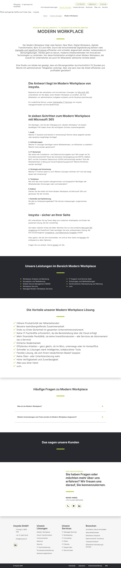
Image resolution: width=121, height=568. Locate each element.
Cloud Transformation (44, 535)
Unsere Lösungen (56, 16)
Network (40, 541)
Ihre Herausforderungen (49, 7)
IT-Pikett (65, 541)
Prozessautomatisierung (45, 550)
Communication (42, 538)
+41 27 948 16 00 (80, 4)
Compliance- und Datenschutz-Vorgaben (61, 233)
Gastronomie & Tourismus (95, 538)
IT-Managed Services (69, 532)
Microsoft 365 (83, 92)
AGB (106, 566)
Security (39, 544)
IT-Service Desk (67, 550)
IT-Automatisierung (43, 547)
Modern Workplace (43, 532)
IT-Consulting (66, 538)
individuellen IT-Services (62, 102)
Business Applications (44, 553)
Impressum (82, 566)
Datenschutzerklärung (95, 566)
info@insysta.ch (92, 4)
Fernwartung (103, 4)
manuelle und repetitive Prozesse (31, 50)
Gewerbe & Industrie (93, 535)
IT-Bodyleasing (67, 535)
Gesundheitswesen (92, 532)
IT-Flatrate (65, 544)
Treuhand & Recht (92, 541)
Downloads (72, 566)
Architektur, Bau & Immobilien (96, 529)
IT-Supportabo (67, 547)
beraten (83, 238)
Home (45, 16)
